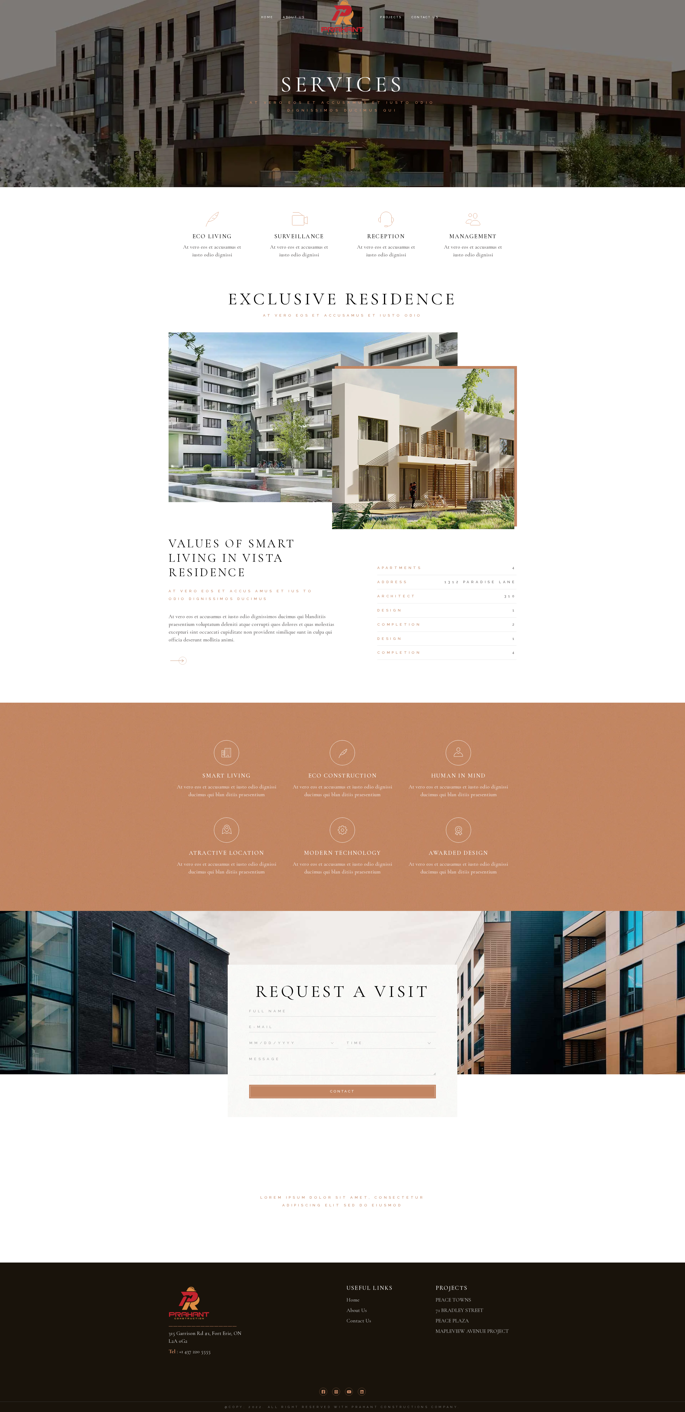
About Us (357, 1310)
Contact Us (359, 1321)
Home (353, 1300)
